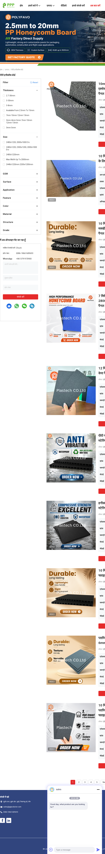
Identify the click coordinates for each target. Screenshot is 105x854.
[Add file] (51, 850)
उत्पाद (7, 70)
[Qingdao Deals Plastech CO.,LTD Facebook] (2, 820)
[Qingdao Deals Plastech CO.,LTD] (8, 5)
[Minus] (98, 789)
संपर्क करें (20, 297)
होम (1, 70)
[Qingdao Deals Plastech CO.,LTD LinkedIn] (8, 820)
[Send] (98, 850)
